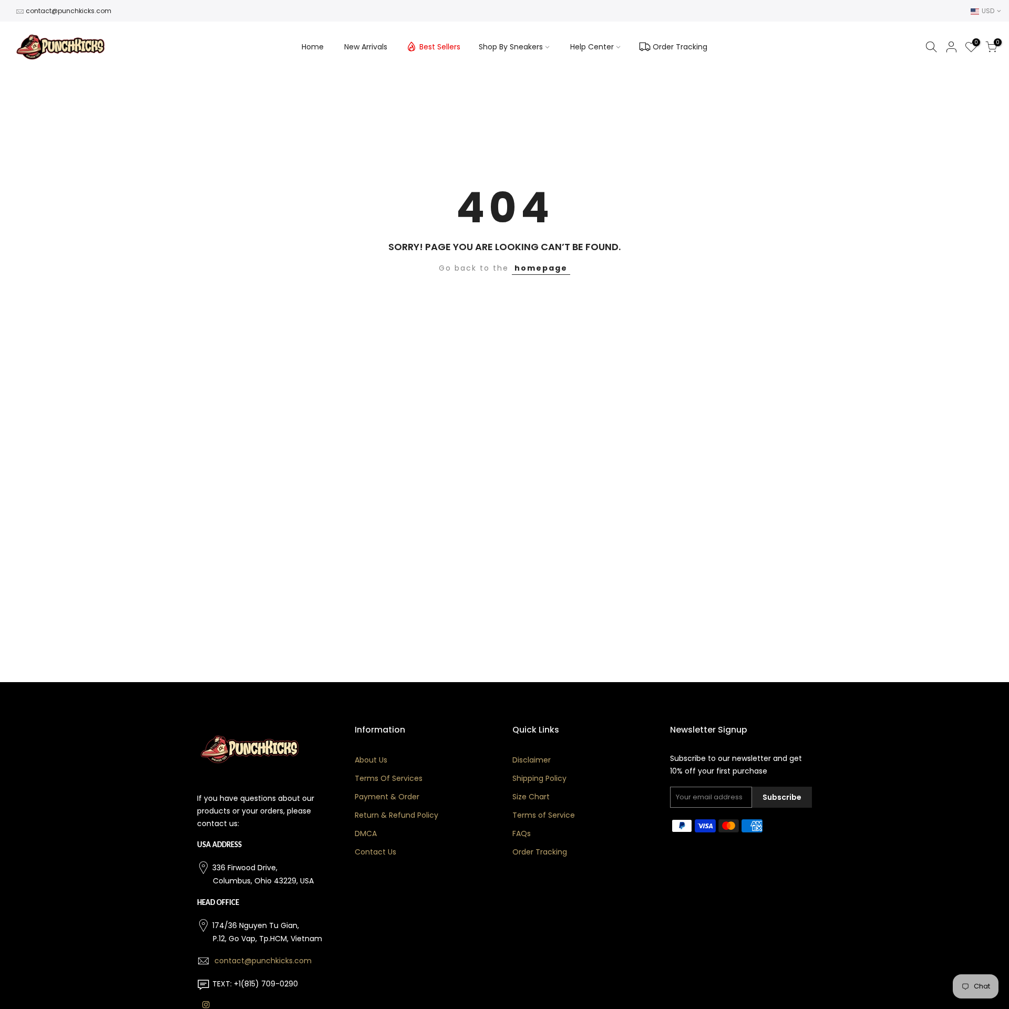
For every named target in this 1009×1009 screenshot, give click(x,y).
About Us (371, 760)
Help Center (592, 47)
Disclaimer (531, 760)
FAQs (521, 833)
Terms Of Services (389, 778)
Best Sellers (439, 47)
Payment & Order (387, 796)
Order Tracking (680, 47)
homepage (541, 268)
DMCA (366, 833)
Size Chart (531, 796)
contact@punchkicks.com (68, 10)
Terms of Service (543, 815)
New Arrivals (365, 47)
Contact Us (375, 852)
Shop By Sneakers (511, 47)
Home (313, 47)
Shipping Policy (539, 778)
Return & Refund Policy (396, 815)
